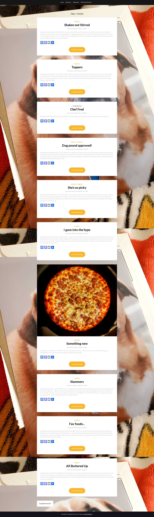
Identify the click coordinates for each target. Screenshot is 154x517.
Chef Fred (77, 109)
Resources (68, 2)
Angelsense (76, 2)
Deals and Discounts (86, 2)
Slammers (77, 381)
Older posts (45, 503)
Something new (77, 343)
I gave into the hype (77, 230)
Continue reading (77, 49)
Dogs (73, 142)
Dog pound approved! (77, 145)
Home (62, 2)
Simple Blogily (88, 514)
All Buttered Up (77, 466)
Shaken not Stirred (77, 25)
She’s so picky (77, 187)
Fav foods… (77, 424)
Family (77, 21)
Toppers (77, 67)
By (72, 28)
